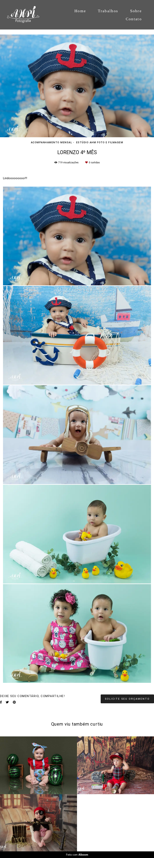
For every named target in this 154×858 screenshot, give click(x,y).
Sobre (136, 11)
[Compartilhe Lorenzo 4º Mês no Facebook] (1, 702)
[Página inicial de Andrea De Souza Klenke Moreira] (27, 14)
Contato (134, 19)
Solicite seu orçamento (127, 698)
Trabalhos (108, 11)
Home (80, 11)
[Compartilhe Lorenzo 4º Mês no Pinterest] (14, 702)
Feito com (77, 854)
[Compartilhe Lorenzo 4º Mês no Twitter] (7, 702)
